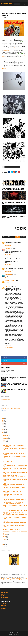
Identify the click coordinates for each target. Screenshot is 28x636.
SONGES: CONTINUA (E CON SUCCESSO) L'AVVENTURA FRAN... (15, 466)
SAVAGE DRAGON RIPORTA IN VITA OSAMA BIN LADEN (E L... (15, 508)
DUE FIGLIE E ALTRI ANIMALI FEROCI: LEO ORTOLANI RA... (14, 457)
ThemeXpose (16, 634)
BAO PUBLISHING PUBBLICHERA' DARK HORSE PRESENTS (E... (13, 513)
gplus (15, 363)
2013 (3, 429)
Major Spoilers (4, 581)
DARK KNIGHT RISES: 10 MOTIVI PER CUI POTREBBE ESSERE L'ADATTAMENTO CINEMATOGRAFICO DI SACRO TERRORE (14, 216)
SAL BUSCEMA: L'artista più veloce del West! (16, 389)
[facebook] (10, 632)
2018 (3, 421)
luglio (4, 441)
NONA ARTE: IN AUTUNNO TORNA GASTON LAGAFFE (15, 531)
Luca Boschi (3, 608)
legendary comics (20, 9)
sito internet (6, 50)
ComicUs (3, 594)
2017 (3, 423)
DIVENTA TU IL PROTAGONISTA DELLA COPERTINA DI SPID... (15, 443)
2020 (3, 418)
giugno (5, 533)
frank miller (7, 9)
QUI (11, 47)
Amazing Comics (4, 592)
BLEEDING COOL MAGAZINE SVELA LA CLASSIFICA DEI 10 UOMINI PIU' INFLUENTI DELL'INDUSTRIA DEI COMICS (13, 202)
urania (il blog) (4, 598)
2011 (3, 432)
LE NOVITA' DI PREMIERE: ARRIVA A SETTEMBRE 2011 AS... (15, 515)
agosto (5, 440)
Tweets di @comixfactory (5, 399)
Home (3, 9)
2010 (3, 542)
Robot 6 (11, 579)
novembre (5, 435)
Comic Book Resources (5, 579)
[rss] (17, 632)
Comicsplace (24, 578)
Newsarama (16, 579)
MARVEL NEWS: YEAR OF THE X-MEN (11, 471)
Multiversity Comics (17, 578)
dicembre (5, 434)
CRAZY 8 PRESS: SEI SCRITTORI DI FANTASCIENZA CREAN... (14, 520)
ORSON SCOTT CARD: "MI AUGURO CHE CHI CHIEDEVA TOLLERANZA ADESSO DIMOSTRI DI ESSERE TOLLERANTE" (16, 384)
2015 (3, 426)
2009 (3, 544)
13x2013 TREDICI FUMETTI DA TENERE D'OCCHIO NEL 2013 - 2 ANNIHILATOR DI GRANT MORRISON (13, 189)
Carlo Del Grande (4, 603)
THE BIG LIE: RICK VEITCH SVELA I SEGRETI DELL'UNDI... (15, 510)
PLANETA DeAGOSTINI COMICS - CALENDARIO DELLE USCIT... (15, 451)
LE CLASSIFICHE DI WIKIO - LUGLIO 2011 (11, 529)
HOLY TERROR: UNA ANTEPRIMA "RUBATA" (12, 528)
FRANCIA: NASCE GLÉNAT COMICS (10, 475)
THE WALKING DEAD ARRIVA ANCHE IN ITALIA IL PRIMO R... (13, 495)
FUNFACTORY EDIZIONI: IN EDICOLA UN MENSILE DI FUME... (14, 489)
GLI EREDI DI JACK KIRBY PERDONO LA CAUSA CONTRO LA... (15, 449)
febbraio (5, 539)
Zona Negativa (22, 579)
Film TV (2, 595)
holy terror (13, 9)
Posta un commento (8, 347)
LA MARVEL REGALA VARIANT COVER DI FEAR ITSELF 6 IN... (15, 463)
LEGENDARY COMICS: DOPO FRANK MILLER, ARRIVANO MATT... (15, 469)
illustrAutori (8, 248)
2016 (3, 424)
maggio (5, 534)
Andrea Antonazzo (9, 241)
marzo (4, 537)
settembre (5, 438)
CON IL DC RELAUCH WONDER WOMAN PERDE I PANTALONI (13, 497)
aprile (4, 536)
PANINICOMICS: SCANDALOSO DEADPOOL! (12, 503)
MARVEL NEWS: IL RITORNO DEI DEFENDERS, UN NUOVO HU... (13, 485)
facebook (23, 236)
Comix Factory (8, 274)
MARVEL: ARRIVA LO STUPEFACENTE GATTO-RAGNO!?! (13, 492)
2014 (3, 428)
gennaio (5, 540)
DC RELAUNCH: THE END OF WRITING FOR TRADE (14, 487)
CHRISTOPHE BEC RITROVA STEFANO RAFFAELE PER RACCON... (14, 523)
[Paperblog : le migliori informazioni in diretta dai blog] (4, 411)
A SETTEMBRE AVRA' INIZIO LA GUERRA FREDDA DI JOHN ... (14, 500)
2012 (3, 431)
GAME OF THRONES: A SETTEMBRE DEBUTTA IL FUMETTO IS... (13, 526)
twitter (15, 360)
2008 (3, 546)
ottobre (5, 437)
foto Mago (3, 605)
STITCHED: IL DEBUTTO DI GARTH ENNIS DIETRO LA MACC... (14, 518)
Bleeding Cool (3, 578)
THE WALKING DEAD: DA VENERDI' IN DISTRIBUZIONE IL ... (15, 482)
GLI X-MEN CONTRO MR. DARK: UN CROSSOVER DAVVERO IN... (13, 459)
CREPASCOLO (8, 286)
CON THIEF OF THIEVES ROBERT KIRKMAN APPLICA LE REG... (15, 480)
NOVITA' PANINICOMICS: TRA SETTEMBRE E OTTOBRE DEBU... (15, 506)
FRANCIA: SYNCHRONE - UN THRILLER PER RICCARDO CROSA (15, 454)
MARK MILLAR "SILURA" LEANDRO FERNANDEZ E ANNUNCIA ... (14, 446)
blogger (18, 236)
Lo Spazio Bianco (4, 597)
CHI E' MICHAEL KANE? (8, 461)
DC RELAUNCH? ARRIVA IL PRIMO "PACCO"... (13, 502)
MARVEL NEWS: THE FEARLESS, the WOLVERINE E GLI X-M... (15, 473)
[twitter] (23, 1)
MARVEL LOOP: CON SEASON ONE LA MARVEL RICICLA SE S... (15, 477)
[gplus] (25, 1)
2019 (3, 420)
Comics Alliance (10, 578)
